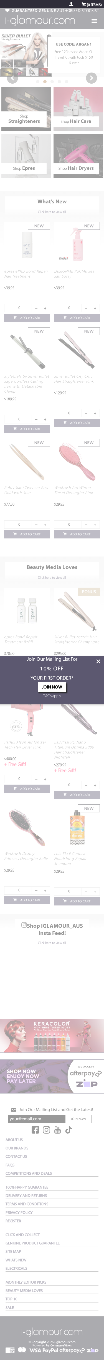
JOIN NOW (52, 687)
